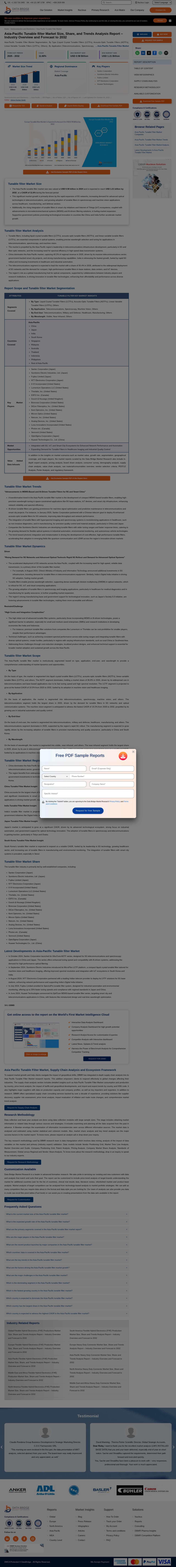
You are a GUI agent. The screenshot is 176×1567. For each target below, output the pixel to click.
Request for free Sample (88, 811)
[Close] (133, 751)
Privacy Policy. (115, 801)
